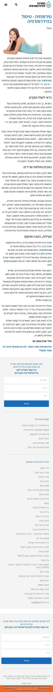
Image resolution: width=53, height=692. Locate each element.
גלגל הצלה (44, 520)
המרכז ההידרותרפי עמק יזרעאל (35, 547)
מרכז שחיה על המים (40, 589)
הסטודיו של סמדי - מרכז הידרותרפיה (32, 533)
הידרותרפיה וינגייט (41, 529)
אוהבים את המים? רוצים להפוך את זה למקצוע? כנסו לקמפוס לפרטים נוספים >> (26, 688)
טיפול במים (44, 438)
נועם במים (44, 485)
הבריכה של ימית (42, 525)
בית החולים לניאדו (41, 507)
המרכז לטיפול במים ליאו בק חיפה (34, 576)
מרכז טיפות (43, 476)
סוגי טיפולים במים (41, 442)
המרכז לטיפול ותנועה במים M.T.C (33, 555)
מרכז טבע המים (42, 472)
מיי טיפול (45, 560)
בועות (46, 503)
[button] (16, 4)
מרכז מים (44, 481)
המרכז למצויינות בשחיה (38, 598)
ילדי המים (44, 468)
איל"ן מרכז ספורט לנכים (38, 498)
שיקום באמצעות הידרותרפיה (36, 429)
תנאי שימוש (26, 683)
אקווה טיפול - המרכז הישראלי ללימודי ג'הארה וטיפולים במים (28, 566)
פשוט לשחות (43, 584)
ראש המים (44, 580)
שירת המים (44, 494)
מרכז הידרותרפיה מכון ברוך (36, 593)
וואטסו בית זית (42, 538)
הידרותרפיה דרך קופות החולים (35, 425)
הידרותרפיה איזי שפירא (38, 542)
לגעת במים (44, 551)
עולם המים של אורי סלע (38, 447)
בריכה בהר (44, 511)
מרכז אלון (44, 571)
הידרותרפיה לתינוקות (39, 434)
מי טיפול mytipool (40, 602)
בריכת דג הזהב (42, 516)
